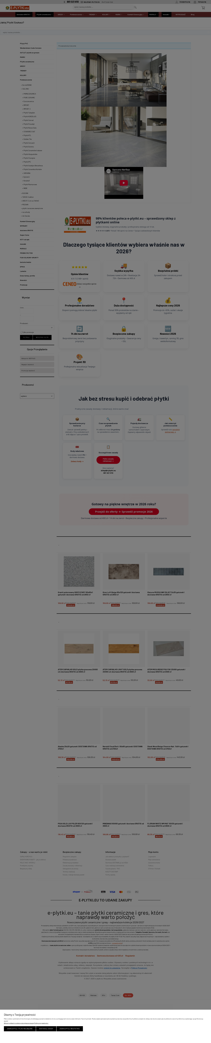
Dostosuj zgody (46, 1029)
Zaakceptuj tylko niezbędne (20, 1029)
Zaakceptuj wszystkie (70, 1029)
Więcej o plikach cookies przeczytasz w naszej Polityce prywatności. (26, 1023)
